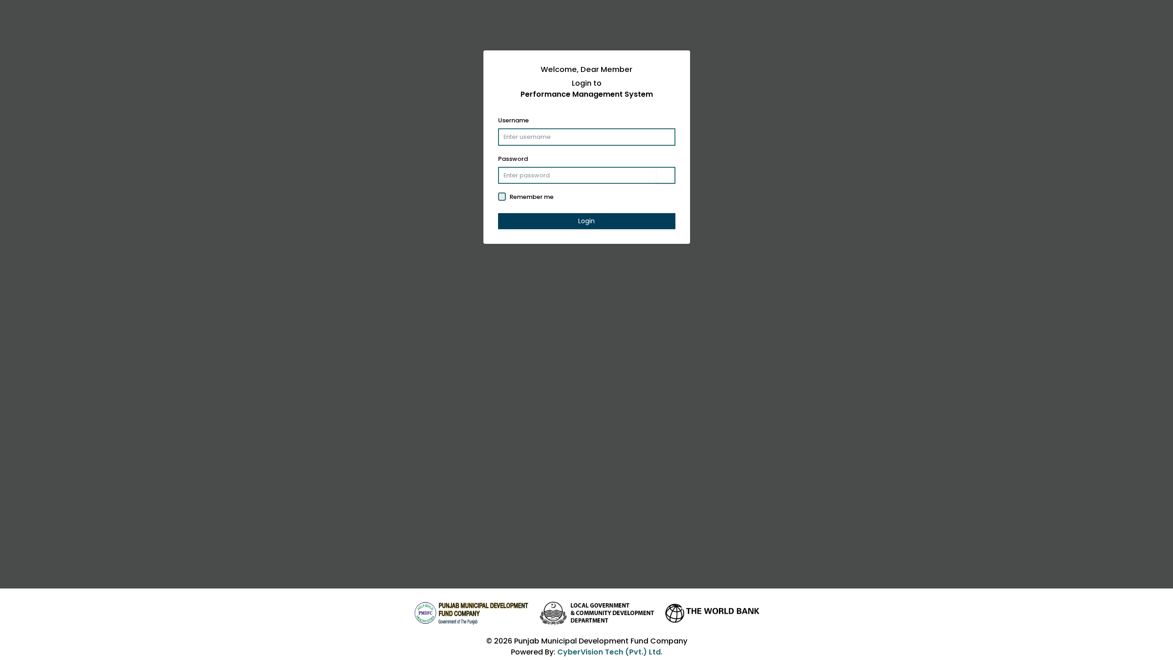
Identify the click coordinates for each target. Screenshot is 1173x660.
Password (513, 158)
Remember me (532, 196)
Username (513, 120)
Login (586, 221)
